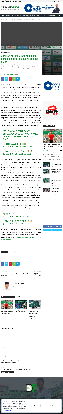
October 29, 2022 (23, 154)
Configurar (55, 405)
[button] (60, 15)
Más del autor (19, 297)
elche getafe (24, 252)
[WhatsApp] (14, 79)
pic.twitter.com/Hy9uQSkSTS (17, 216)
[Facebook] (53, 1)
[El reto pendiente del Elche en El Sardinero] (21, 304)
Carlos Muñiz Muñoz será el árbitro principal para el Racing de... (52, 146)
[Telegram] (18, 79)
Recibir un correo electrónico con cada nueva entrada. (17, 369)
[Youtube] (61, 1)
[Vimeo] (59, 1)
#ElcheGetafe (16, 214)
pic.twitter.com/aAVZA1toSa (17, 146)
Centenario (11, 252)
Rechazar (45, 405)
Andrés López (46, 150)
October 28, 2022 (23, 224)
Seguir (59, 230)
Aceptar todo (35, 405)
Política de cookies (8, 410)
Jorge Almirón (31, 252)
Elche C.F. (3, 52)
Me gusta (58, 226)
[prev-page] (2, 322)
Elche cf (17, 252)
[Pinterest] (10, 79)
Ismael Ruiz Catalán (8, 74)
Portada (8, 52)
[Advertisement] (31, 33)
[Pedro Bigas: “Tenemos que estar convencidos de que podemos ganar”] (46, 180)
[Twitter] (57, 1)
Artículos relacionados (8, 297)
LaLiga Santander (6, 254)
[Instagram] (55, 1)
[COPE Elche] (41, 8)
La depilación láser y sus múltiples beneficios (10, 274)
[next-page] (5, 322)
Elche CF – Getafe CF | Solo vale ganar (32, 274)
